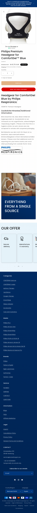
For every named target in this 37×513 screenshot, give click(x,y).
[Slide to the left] (15, 266)
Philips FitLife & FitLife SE (11, 338)
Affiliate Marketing (9, 418)
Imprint (5, 429)
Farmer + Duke (8, 377)
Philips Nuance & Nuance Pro (12, 350)
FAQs (5, 414)
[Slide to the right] (22, 266)
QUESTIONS (6, 399)
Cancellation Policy (9, 433)
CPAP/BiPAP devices (9, 280)
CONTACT (6, 395)
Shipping (3, 67)
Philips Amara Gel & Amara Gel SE (14, 346)
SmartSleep (7, 300)
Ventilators (6, 292)
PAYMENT (6, 388)
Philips (5, 361)
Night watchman (8, 369)
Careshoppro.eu (11, 501)
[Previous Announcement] (3, 3)
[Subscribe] (31, 473)
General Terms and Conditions (13, 441)
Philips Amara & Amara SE (11, 342)
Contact (32, 505)
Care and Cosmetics (10, 312)
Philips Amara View (9, 327)
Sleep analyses (8, 304)
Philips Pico (6, 323)
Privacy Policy (7, 437)
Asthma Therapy (8, 288)
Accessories (7, 308)
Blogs (5, 410)
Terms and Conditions (10, 505)
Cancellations (19, 508)
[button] (18, 89)
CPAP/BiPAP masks (9, 284)
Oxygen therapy (8, 296)
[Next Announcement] (34, 3)
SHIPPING (6, 392)
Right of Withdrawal (17, 503)
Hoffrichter (7, 373)
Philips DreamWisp (9, 330)
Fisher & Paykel (8, 365)
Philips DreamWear (9, 334)
